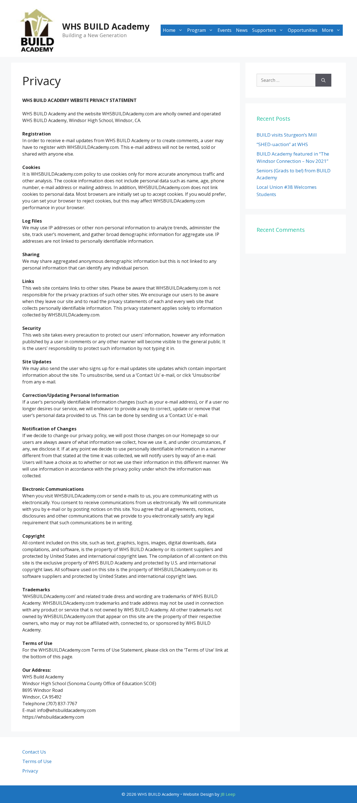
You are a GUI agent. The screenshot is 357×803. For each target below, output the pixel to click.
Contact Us (34, 752)
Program (196, 30)
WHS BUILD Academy (105, 26)
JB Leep (228, 794)
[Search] (323, 80)
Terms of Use (37, 761)
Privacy (30, 771)
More (327, 30)
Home (169, 30)
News (242, 30)
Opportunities (302, 30)
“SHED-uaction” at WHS (282, 144)
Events (224, 30)
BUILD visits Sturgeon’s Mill (287, 135)
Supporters (264, 30)
